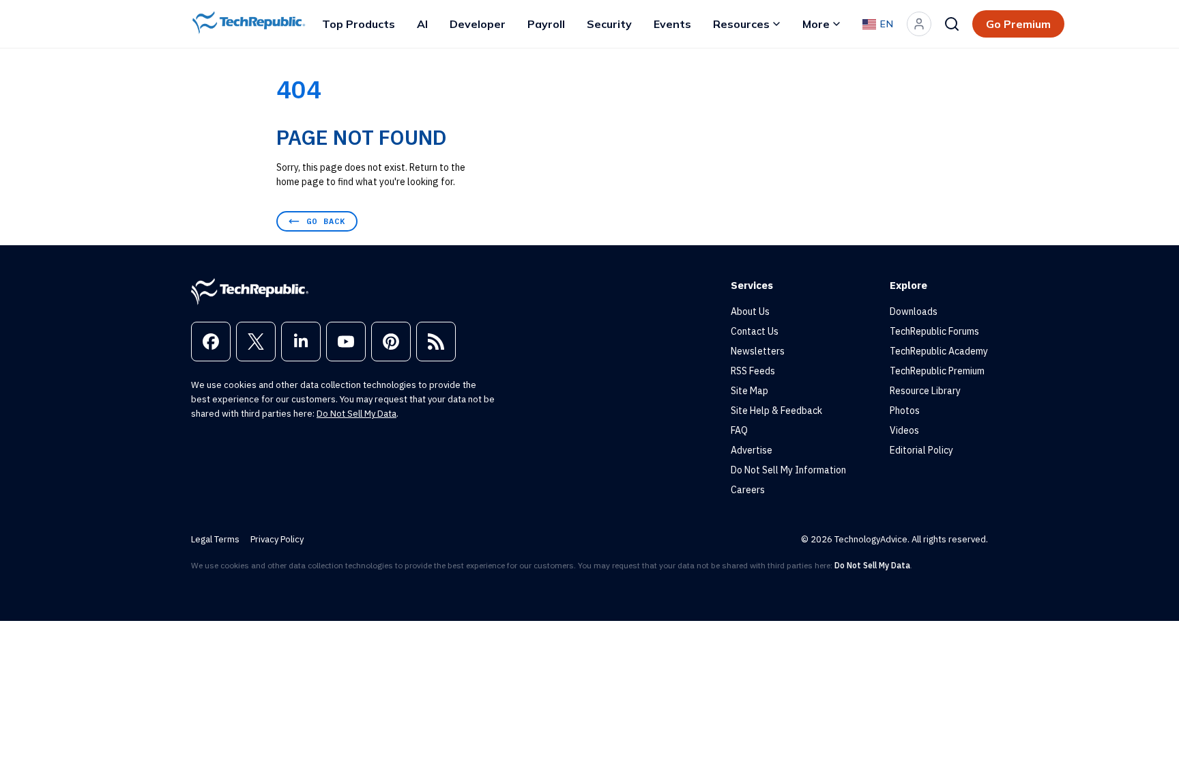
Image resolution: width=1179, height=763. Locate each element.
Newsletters (758, 351)
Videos (904, 430)
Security (609, 24)
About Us (750, 311)
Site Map (749, 391)
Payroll (546, 24)
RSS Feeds (753, 371)
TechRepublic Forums (934, 331)
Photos (905, 410)
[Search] (952, 24)
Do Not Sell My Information (788, 470)
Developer (478, 24)
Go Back (325, 221)
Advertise (751, 450)
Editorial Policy (921, 450)
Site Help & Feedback (776, 410)
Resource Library (925, 391)
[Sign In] (919, 24)
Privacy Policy (277, 539)
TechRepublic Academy (939, 351)
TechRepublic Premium (937, 371)
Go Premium (1018, 24)
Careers (748, 490)
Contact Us (754, 331)
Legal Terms (215, 539)
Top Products (358, 24)
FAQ (739, 430)
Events (672, 24)
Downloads (913, 311)
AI (422, 24)
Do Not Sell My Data (356, 413)
